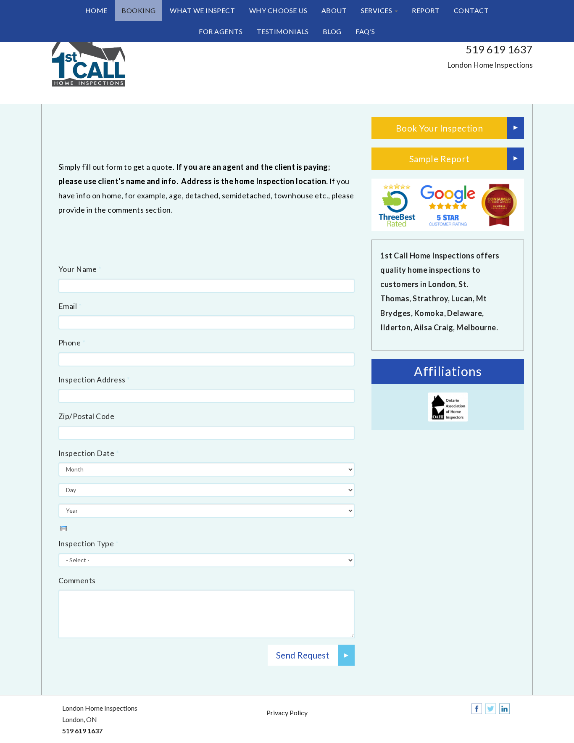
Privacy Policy (287, 713)
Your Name (79, 269)
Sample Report (439, 158)
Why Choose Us (278, 10)
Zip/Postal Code (86, 416)
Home (96, 10)
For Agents (220, 31)
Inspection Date (88, 453)
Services (377, 10)
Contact (471, 10)
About (334, 10)
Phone (71, 342)
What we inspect (202, 10)
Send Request (302, 655)
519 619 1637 (499, 49)
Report (426, 10)
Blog (332, 31)
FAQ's (365, 31)
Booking (138, 10)
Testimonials (283, 31)
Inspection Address (94, 379)
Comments (77, 580)
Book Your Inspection (439, 128)
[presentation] (63, 528)
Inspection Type (88, 543)
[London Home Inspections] (87, 60)
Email (70, 306)
